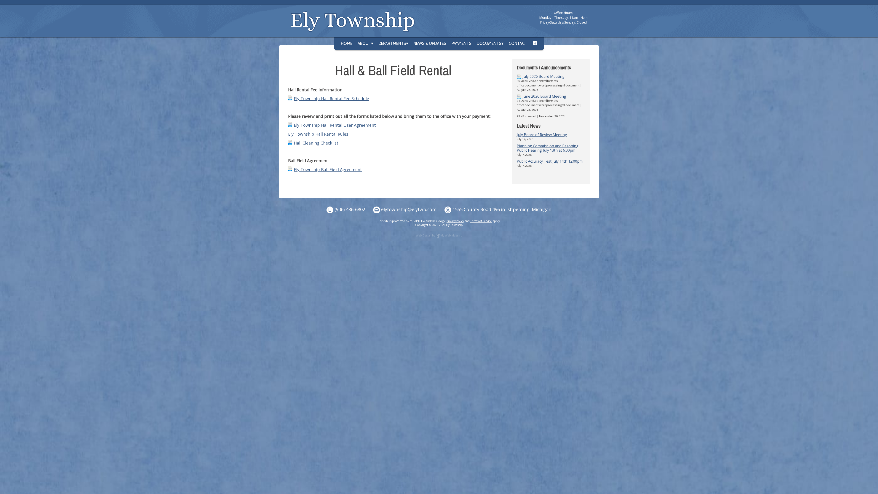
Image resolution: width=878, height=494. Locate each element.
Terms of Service (481, 221)
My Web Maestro (451, 235)
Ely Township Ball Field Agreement (328, 169)
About (364, 43)
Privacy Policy (455, 221)
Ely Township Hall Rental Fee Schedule (331, 98)
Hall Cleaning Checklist (316, 143)
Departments (392, 43)
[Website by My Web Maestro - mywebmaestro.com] (438, 235)
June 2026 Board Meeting (544, 96)
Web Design (423, 235)
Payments (461, 43)
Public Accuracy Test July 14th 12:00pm (550, 161)
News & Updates (429, 43)
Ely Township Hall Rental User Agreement (335, 125)
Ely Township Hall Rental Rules (318, 134)
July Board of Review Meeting (542, 134)
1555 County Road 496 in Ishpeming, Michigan (501, 209)
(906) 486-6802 (350, 209)
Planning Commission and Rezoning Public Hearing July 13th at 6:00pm (547, 148)
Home (346, 43)
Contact (518, 43)
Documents (489, 43)
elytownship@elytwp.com (408, 209)
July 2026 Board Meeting (543, 76)
